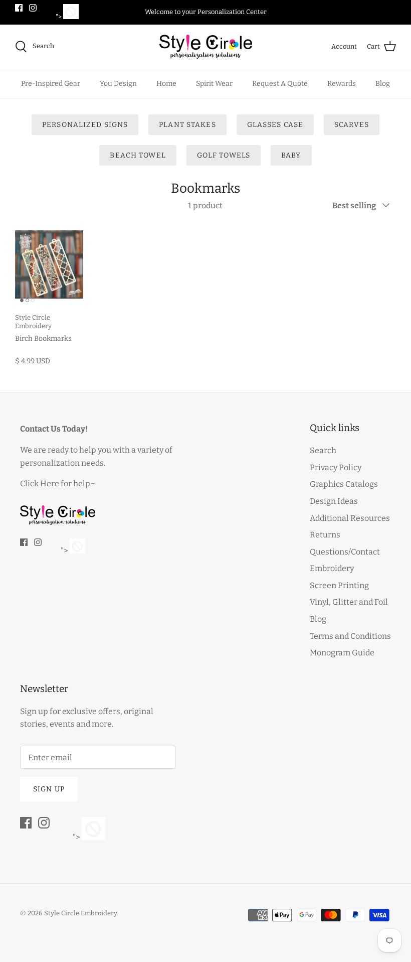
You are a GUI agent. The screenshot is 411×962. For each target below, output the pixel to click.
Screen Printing (339, 585)
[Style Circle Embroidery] (205, 47)
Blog (382, 83)
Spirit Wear (214, 83)
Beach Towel (137, 155)
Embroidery (332, 568)
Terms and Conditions (350, 636)
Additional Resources (350, 518)
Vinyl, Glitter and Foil (349, 602)
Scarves (351, 124)
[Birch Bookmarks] (49, 264)
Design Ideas (334, 501)
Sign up (49, 789)
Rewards (341, 83)
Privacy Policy (335, 467)
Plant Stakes (187, 124)
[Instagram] (33, 8)
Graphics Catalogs (344, 484)
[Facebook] (19, 8)
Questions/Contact (345, 552)
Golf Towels (223, 155)
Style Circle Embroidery (80, 913)
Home (166, 83)
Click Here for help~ (57, 483)
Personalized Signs (85, 124)
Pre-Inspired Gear (50, 83)
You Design (118, 83)
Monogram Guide (342, 652)
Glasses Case (275, 124)
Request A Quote (280, 83)
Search (323, 450)
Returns (325, 534)
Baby (291, 155)
